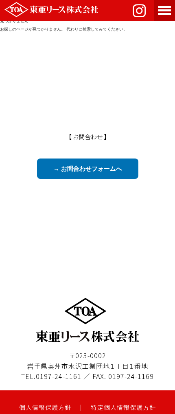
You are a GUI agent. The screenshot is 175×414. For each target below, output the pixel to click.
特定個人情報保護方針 (123, 407)
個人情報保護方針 (45, 407)
